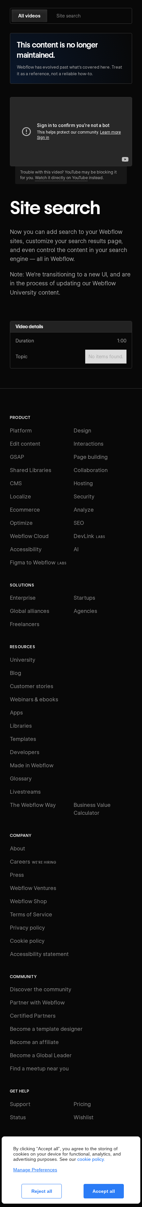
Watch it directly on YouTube (61, 177)
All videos (29, 15)
